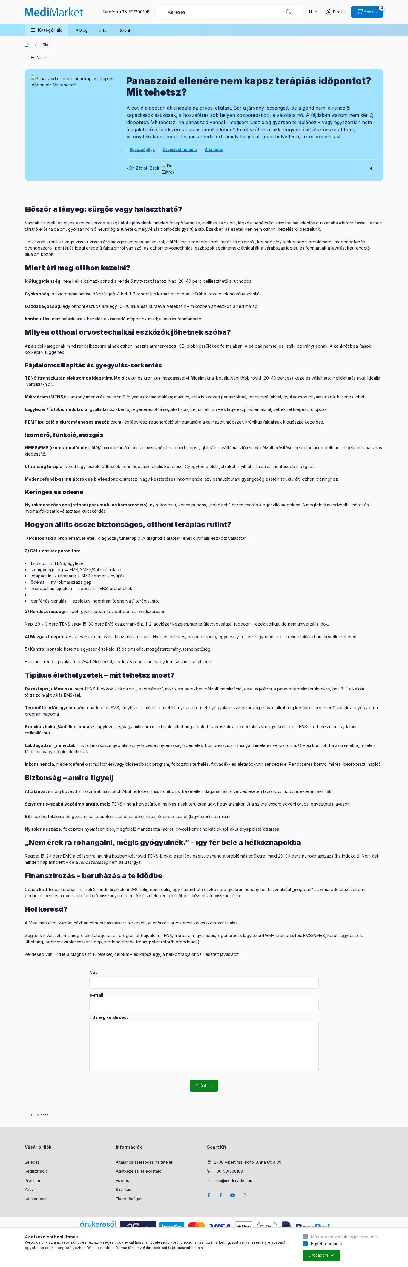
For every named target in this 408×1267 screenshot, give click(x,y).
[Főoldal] (27, 45)
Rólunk (125, 30)
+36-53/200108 (134, 11)
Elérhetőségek (129, 1198)
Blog (83, 30)
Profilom (32, 1180)
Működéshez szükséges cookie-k (345, 1236)
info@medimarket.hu (233, 1180)
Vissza (43, 57)
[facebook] (371, 168)
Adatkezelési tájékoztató (139, 1171)
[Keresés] (288, 12)
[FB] (221, 1195)
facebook (209, 1195)
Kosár (30, 1189)
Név (93, 972)
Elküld (201, 1085)
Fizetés (122, 1180)
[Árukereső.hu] (98, 1224)
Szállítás (123, 1189)
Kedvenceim (36, 1198)
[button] (46, 30)
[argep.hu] (138, 1226)
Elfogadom (318, 1255)
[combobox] (229, 12)
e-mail (96, 995)
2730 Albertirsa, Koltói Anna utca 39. (248, 1162)
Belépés (32, 1162)
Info (103, 30)
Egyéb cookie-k (327, 1243)
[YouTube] (233, 1195)
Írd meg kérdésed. (108, 1017)
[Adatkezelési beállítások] (245, 1195)
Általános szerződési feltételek (144, 1162)
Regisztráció (36, 1171)
